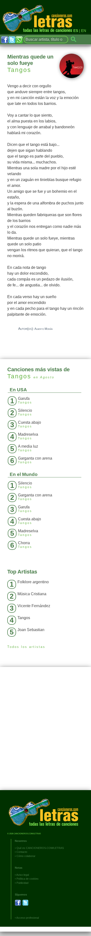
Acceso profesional (27, 917)
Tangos (19, 69)
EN (83, 31)
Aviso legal (22, 874)
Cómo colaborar (26, 856)
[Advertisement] (45, 732)
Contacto (22, 851)
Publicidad (22, 882)
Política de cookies (28, 878)
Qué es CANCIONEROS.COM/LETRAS (40, 847)
